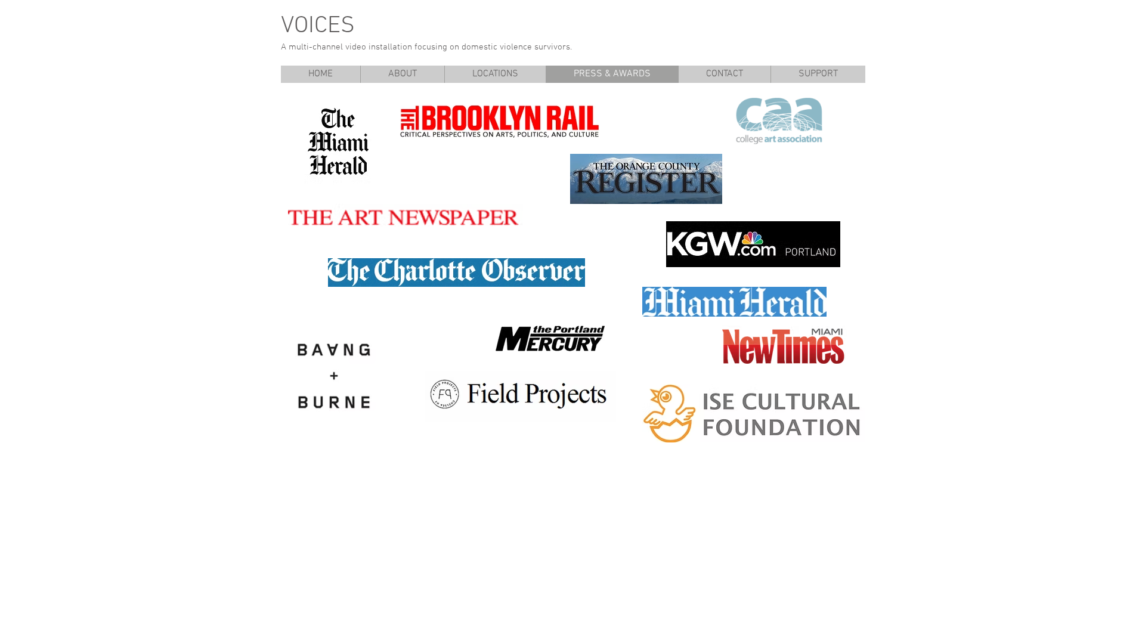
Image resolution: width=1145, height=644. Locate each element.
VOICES (318, 26)
